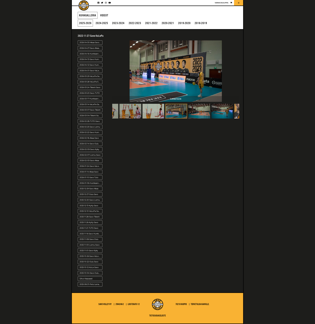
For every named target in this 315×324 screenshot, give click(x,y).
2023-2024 (118, 23)
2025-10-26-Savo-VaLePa (90, 256)
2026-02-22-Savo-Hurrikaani (91, 132)
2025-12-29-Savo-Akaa (89, 189)
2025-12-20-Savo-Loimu (90, 200)
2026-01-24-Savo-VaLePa (90, 166)
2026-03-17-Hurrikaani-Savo (91, 99)
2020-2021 (168, 23)
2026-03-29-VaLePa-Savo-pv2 (91, 76)
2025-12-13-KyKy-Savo (89, 205)
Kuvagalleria (87, 15)
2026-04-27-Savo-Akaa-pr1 (91, 48)
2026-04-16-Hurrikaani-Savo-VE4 (91, 54)
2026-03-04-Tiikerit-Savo (90, 115)
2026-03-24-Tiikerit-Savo (90, 87)
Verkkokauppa (221, 3)
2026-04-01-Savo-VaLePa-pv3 (91, 71)
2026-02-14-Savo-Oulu (89, 144)
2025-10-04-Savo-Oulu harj (91, 273)
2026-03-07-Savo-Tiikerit (90, 110)
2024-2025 (102, 23)
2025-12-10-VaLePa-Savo (90, 211)
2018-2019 (201, 23)
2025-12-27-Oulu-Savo (89, 194)
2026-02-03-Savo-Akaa (89, 160)
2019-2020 (184, 23)
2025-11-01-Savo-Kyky (89, 250)
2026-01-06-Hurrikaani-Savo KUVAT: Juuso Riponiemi (91, 183)
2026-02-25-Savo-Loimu (90, 127)
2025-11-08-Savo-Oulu (89, 239)
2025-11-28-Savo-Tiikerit (90, 217)
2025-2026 (85, 23)
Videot (104, 15)
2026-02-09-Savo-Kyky (89, 149)
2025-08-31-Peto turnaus (90, 284)
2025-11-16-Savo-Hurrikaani (91, 234)
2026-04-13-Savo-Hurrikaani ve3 (91, 59)
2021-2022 (151, 23)
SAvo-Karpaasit (86, 279)
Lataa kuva (175, 99)
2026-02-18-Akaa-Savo (89, 138)
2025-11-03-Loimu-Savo (90, 245)
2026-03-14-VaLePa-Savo (90, 104)
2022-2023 (135, 23)
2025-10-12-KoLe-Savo (89, 267)
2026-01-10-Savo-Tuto (89, 177)
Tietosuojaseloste (157, 315)
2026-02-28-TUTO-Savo (90, 121)
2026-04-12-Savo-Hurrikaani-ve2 (91, 65)
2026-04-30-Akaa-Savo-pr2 (91, 42)
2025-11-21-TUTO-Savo (89, 228)
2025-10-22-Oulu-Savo (89, 262)
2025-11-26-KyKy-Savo (89, 222)
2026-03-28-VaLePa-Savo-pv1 (91, 82)
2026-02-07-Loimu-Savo (90, 155)
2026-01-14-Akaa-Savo (89, 172)
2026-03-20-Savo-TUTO (90, 93)
